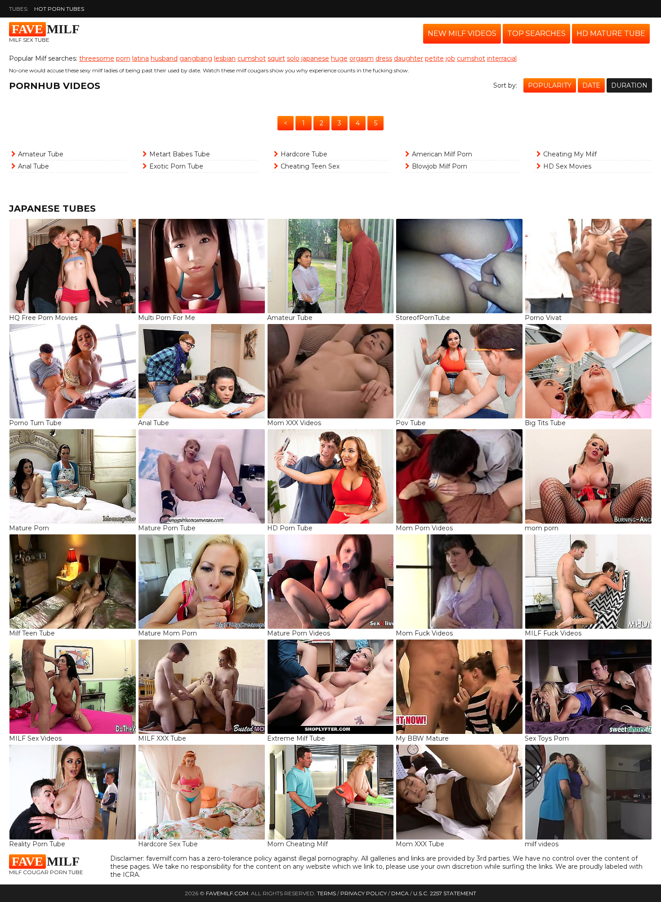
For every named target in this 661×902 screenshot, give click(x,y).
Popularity (550, 85)
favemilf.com (227, 893)
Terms (326, 893)
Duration (629, 85)
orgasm (361, 58)
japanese (315, 58)
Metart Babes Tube (179, 154)
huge (339, 58)
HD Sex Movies (567, 166)
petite (434, 58)
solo (293, 58)
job (450, 58)
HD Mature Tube (610, 33)
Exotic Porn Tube (176, 166)
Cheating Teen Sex (310, 166)
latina (140, 58)
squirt (276, 58)
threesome (96, 58)
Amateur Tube (40, 154)
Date (591, 85)
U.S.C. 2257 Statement (444, 893)
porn (123, 58)
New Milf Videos (462, 33)
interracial (502, 58)
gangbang (195, 58)
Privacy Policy (363, 893)
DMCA (400, 893)
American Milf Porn (442, 154)
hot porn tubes (59, 8)
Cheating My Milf (570, 154)
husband (164, 58)
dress (383, 58)
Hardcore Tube (304, 154)
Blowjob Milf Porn (439, 166)
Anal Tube (33, 166)
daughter (408, 58)
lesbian (225, 58)
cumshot (251, 58)
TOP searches (536, 33)
